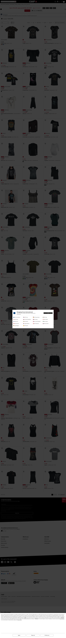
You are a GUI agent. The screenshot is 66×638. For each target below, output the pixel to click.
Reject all (33, 635)
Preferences (47, 635)
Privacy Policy (19, 619)
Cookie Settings (62, 618)
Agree (19, 635)
